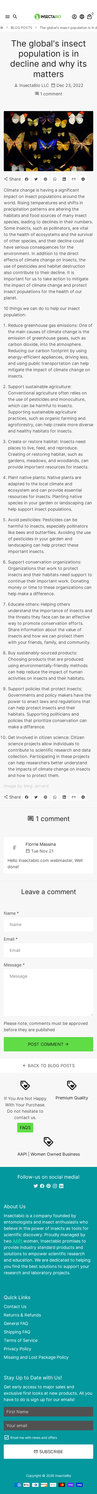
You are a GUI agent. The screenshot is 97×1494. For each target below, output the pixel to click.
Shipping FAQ (17, 1331)
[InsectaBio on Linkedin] (61, 1186)
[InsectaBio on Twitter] (36, 1186)
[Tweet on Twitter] (36, 179)
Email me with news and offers (33, 1438)
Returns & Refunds (22, 1315)
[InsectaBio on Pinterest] (48, 1186)
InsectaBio (63, 1476)
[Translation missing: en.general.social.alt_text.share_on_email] (73, 179)
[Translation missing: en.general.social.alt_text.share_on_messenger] (83, 179)
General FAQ (16, 1323)
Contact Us (15, 1306)
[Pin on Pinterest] (45, 179)
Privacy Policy (17, 1348)
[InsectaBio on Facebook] (42, 1186)
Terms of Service (20, 1340)
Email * (11, 939)
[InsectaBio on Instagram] (55, 1186)
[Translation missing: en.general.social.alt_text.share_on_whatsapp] (54, 179)
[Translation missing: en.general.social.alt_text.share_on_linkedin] (64, 179)
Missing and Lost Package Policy (36, 1357)
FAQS (25, 1127)
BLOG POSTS (21, 28)
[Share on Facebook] (26, 179)
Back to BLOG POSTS (48, 1065)
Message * (14, 964)
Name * (11, 913)
